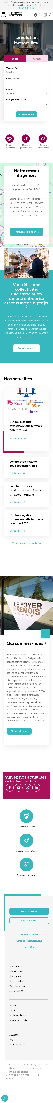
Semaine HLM (16, 990)
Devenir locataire (26, 827)
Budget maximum (16, 99)
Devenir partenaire (26, 875)
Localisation (13, 78)
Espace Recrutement (29, 940)
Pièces (9, 89)
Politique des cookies (18, 1071)
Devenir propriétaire (26, 851)
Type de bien (13, 68)
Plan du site (13, 1064)
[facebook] (10, 788)
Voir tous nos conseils (24, 543)
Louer (15, 58)
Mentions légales (32, 1064)
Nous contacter (29, 911)
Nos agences (15, 966)
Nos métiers (15, 976)
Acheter (37, 58)
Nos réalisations (17, 981)
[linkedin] (36, 788)
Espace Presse (29, 934)
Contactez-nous (26, 348)
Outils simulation (17, 1015)
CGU (47, 1064)
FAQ (11, 1039)
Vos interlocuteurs (18, 986)
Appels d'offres (29, 920)
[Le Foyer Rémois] (15, 15)
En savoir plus (19, 731)
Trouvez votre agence (26, 231)
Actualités (14, 1034)
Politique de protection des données (25, 1068)
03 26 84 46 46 (26, 8)
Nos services (15, 971)
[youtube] (19, 788)
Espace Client (29, 947)
